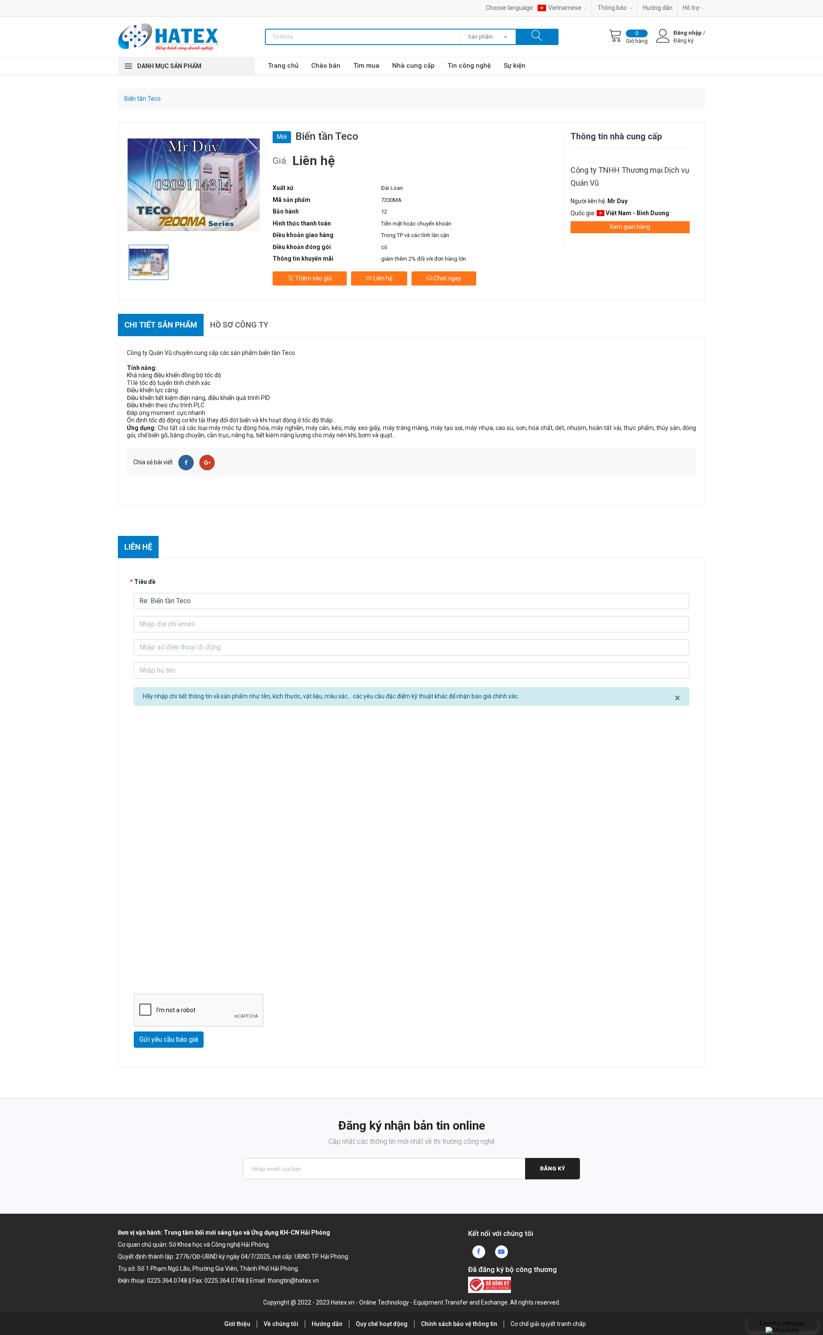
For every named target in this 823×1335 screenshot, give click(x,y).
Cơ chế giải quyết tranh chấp (548, 1323)
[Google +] (207, 462)
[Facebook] (186, 462)
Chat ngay (447, 278)
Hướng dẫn (658, 7)
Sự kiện (515, 65)
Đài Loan (392, 188)
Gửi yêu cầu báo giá (168, 1039)
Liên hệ (382, 278)
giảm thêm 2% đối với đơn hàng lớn (423, 259)
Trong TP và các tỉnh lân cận (415, 235)
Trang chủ (283, 65)
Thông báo (612, 7)
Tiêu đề (145, 581)
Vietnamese (564, 7)
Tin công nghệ (469, 65)
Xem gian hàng (630, 226)
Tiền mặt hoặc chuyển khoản (416, 223)
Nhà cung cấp (413, 65)
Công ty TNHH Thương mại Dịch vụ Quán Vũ (630, 176)
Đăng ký (552, 1168)
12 (384, 211)
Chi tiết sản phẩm (160, 324)
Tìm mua (366, 65)
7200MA (391, 200)
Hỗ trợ (691, 7)
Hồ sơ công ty (239, 324)
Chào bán (325, 65)
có (384, 247)
